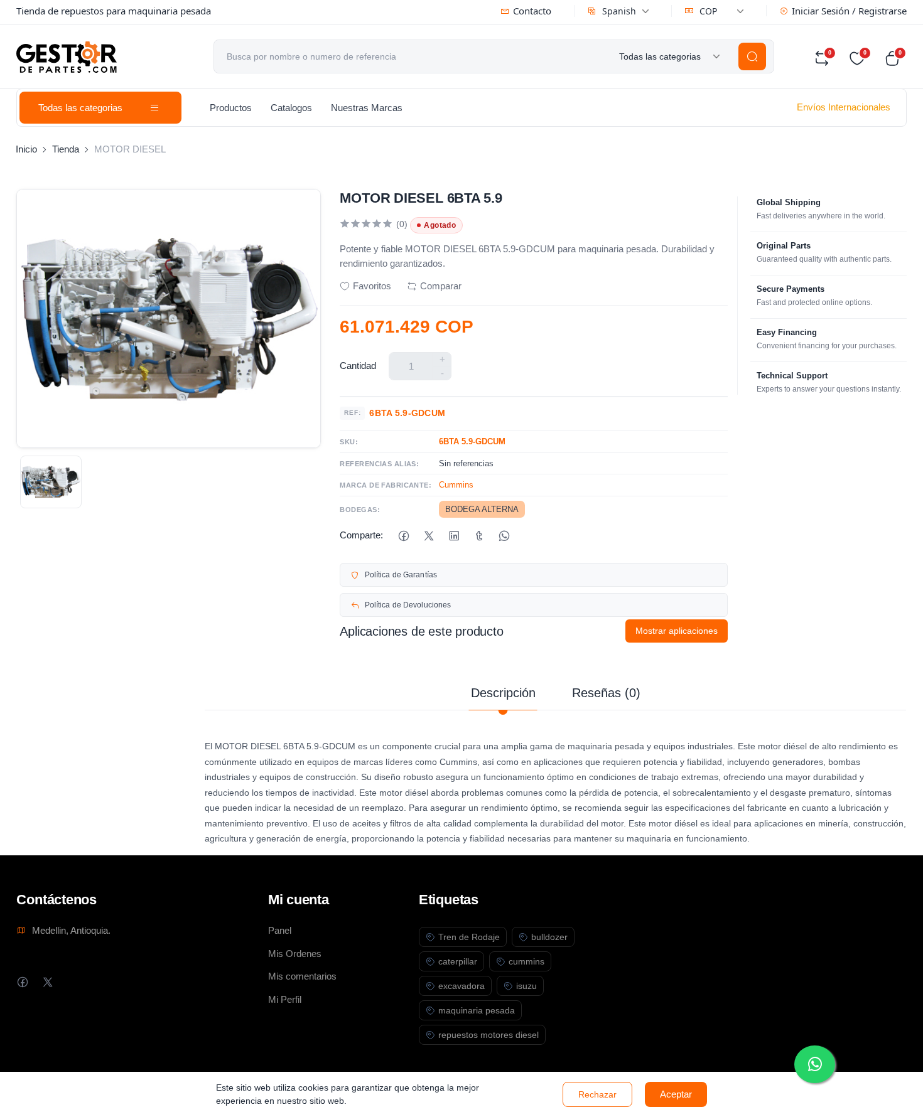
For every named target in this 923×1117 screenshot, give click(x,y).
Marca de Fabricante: (385, 485)
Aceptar (676, 1094)
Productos (231, 107)
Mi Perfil (284, 999)
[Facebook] (403, 536)
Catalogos (291, 107)
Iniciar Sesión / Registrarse (849, 10)
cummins (526, 961)
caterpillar (457, 961)
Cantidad (358, 365)
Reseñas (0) (606, 693)
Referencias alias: (379, 464)
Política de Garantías (401, 574)
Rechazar (597, 1094)
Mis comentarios (302, 976)
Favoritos (372, 286)
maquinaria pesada (476, 1010)
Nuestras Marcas (366, 107)
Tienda (65, 149)
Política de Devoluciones (408, 605)
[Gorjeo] (429, 536)
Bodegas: (360, 509)
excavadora (461, 986)
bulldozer (549, 937)
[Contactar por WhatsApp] (814, 1064)
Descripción (503, 693)
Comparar (441, 286)
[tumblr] (479, 536)
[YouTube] (98, 982)
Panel (279, 930)
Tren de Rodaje (469, 937)
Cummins (456, 484)
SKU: (349, 442)
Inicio (26, 149)
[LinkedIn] (454, 536)
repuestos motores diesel (488, 1035)
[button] (895, 58)
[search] (752, 56)
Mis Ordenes (294, 953)
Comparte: (361, 535)
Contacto (532, 10)
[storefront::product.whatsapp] (504, 536)
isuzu (526, 986)
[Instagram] (73, 982)
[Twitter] (47, 982)
